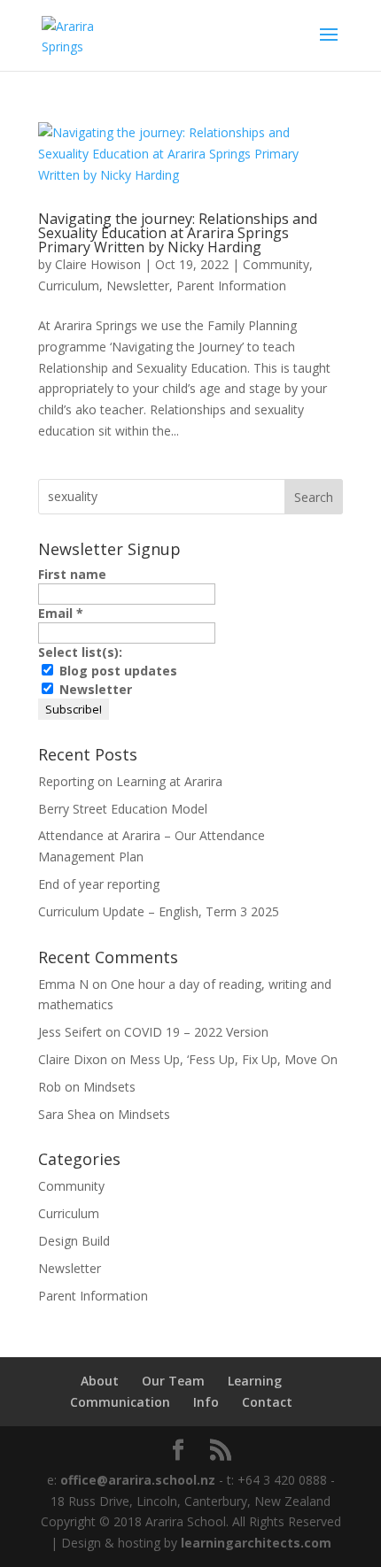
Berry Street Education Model (122, 808)
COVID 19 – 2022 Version (196, 1031)
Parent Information (231, 285)
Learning (255, 1380)
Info (206, 1401)
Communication (120, 1401)
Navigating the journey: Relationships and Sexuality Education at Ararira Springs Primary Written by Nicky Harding (177, 233)
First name (72, 574)
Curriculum (68, 285)
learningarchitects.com (256, 1542)
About (100, 1380)
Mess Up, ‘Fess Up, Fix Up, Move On (233, 1059)
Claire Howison (98, 264)
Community (276, 264)
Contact (267, 1401)
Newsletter (137, 285)
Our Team (173, 1380)
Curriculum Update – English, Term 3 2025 (158, 911)
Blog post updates (116, 670)
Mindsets (109, 1086)
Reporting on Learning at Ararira (130, 781)
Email (60, 613)
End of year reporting (98, 884)
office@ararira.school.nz (136, 1479)
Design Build (74, 1240)
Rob (49, 1086)
